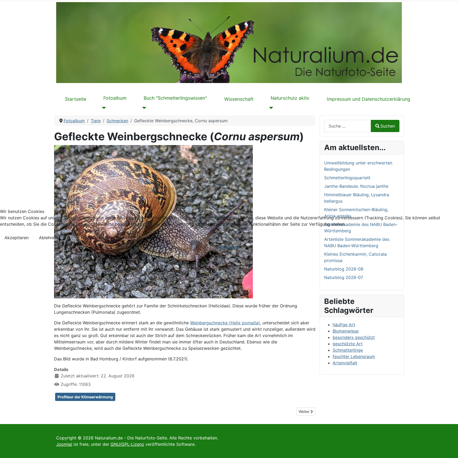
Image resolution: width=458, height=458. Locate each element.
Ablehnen (48, 237)
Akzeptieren (17, 237)
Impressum (229, 246)
